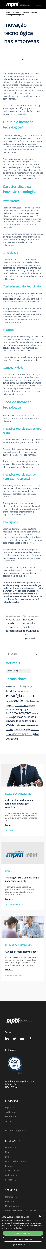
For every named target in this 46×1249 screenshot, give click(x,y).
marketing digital (20, 709)
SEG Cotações (11, 1116)
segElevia (25, 725)
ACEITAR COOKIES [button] (23, 1233)
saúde (18, 725)
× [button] (43, 1216)
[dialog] (23, 1231)
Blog (7, 1152)
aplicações (9, 686)
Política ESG (10, 1179)
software (9, 729)
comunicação (21, 691)
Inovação (21, 705)
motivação (9, 717)
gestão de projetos (31, 701)
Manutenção (11, 1197)
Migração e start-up (14, 1206)
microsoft (35, 713)
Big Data (15, 686)
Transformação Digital (22, 734)
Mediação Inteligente (18, 713)
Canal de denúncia (13, 1170)
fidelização (9, 701)
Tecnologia (22, 729)
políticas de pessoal (25, 717)
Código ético (11, 1175)
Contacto (9, 1166)
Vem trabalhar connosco (16, 1161)
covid (27, 691)
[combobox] (40, 1216)
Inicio (8, 12)
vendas (12, 738)
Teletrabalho (35, 730)
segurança (33, 725)
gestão (18, 700)
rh (15, 725)
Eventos (9, 1156)
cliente (11, 690)
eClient (8, 1121)
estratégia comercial (22, 695)
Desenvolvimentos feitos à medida (21, 1210)
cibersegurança (25, 686)
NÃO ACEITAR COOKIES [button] (23, 1239)
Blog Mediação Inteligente (20, 12)
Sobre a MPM (11, 1147)
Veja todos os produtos (16, 1130)
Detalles (19, 1228)
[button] (23, 1244)
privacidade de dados (17, 720)
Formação (9, 1201)
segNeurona (11, 1112)
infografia (10, 705)
